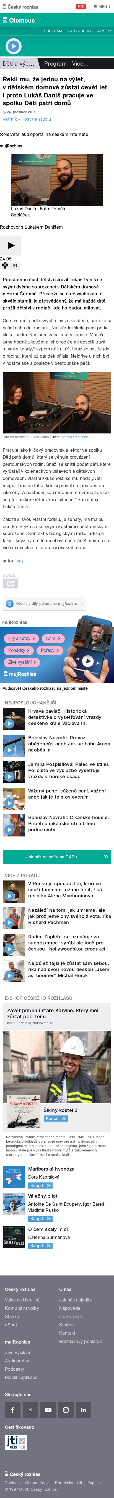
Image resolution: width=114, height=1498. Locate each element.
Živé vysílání (20, 662)
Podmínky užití (68, 1483)
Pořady (48, 650)
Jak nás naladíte (75, 1300)
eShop (11, 1324)
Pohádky (16, 650)
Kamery (104, 31)
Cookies (12, 1483)
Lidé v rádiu (71, 1316)
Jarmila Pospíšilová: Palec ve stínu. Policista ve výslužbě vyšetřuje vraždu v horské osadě (69, 770)
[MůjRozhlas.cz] (11, 146)
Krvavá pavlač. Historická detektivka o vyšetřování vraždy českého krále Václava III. (65, 717)
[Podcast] (5, 266)
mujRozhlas (14, 622)
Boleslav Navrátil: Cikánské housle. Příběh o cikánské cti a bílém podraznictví (68, 823)
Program (53, 31)
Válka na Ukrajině (22, 1300)
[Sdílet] (15, 266)
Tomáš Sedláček (75, 437)
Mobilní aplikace (21, 1377)
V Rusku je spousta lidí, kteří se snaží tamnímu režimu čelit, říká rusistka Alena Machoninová (65, 889)
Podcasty (14, 1369)
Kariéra (66, 1324)
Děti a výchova (22, 63)
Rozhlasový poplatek (80, 1341)
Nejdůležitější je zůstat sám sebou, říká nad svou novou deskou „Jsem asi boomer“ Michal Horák (68, 969)
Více (80, 63)
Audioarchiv (79, 31)
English (94, 1483)
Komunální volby (22, 1308)
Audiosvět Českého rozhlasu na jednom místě (45, 688)
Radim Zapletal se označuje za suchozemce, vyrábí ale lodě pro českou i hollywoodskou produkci (66, 943)
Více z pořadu (23, 875)
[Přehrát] (10, 245)
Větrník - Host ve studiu (27, 119)
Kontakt (67, 1333)
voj (20, 561)
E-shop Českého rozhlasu (38, 998)
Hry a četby (19, 638)
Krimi (51, 638)
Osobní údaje (37, 1483)
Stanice (12, 1316)
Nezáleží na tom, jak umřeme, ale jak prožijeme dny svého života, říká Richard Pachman (69, 916)
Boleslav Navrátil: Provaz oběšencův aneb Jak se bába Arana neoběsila (69, 744)
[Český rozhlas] (20, 6)
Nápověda (69, 1308)
